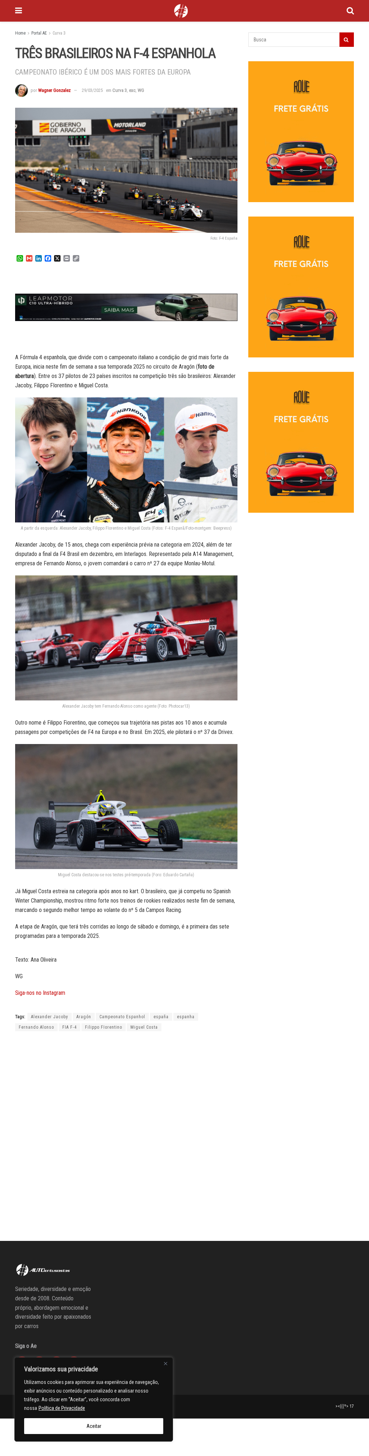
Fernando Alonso (36, 1027)
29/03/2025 (92, 90)
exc (132, 90)
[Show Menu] (18, 11)
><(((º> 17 (344, 1406)
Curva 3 (59, 33)
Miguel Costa (144, 1027)
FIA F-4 (69, 1027)
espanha (186, 1016)
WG (141, 90)
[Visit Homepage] (181, 11)
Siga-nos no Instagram (40, 992)
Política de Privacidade (62, 1408)
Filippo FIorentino (103, 1027)
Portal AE (39, 33)
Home (20, 33)
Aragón (83, 1016)
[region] (93, 1399)
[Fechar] (165, 1363)
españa (161, 1016)
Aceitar (93, 1426)
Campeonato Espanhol (122, 1016)
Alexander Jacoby (49, 1016)
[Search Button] (350, 11)
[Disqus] (126, 1134)
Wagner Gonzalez (54, 90)
